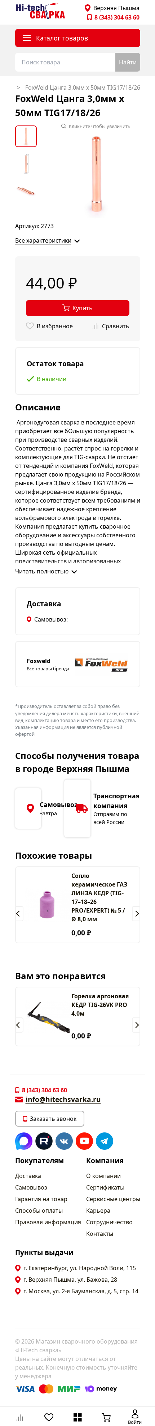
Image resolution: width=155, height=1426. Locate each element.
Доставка (28, 1176)
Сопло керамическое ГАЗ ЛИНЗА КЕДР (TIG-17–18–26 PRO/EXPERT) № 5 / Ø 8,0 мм (99, 897)
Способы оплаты (39, 1210)
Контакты (99, 1234)
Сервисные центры (113, 1199)
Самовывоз (31, 1187)
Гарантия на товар (41, 1199)
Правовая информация (48, 1222)
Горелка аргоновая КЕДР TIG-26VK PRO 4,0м (100, 1004)
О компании (103, 1176)
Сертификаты (105, 1187)
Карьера (98, 1210)
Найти (128, 62)
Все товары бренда (48, 668)
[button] (19, 913)
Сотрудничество (109, 1222)
